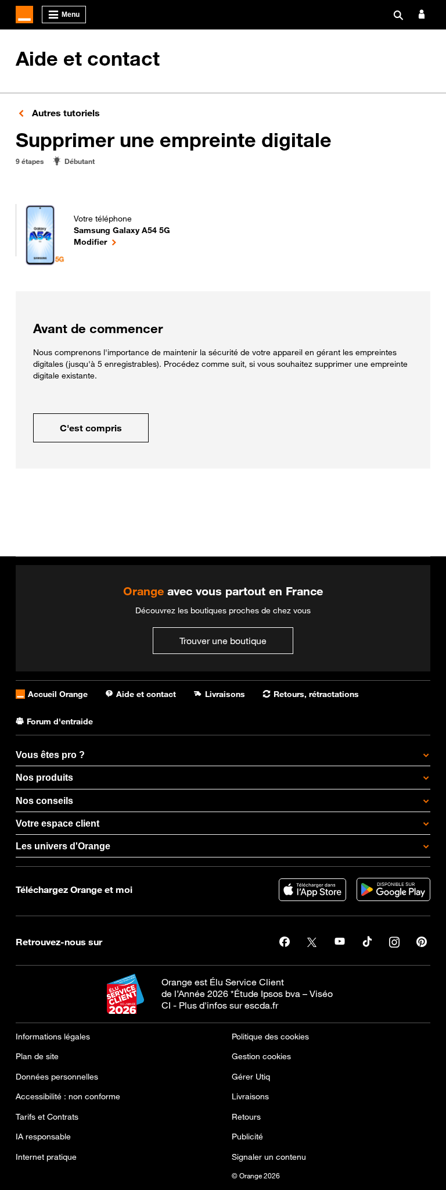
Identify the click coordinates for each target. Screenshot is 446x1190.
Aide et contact (88, 58)
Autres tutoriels (65, 113)
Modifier (122, 241)
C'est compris (91, 428)
